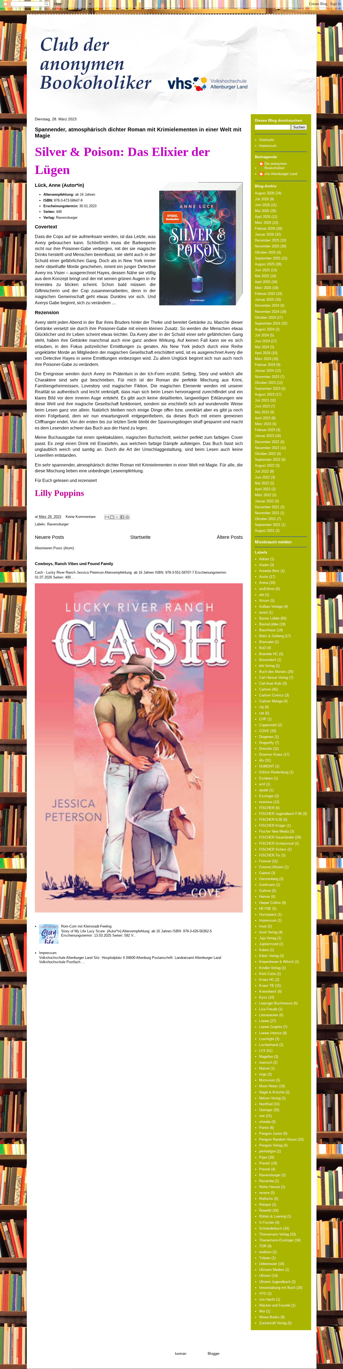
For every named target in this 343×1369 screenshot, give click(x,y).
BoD (262, 648)
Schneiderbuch (270, 1228)
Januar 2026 (264, 234)
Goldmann (267, 885)
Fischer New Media (274, 831)
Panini (264, 1128)
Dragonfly (266, 743)
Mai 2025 (262, 276)
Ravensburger (58, 524)
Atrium (264, 601)
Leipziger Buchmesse (276, 1003)
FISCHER (266, 808)
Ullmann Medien (271, 1270)
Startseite (140, 537)
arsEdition (267, 589)
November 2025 (267, 246)
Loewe (264, 1021)
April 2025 (262, 282)
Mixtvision (267, 1080)
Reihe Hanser (269, 1187)
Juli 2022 (262, 471)
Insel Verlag (268, 932)
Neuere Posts (49, 537)
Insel (263, 926)
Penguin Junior (270, 1133)
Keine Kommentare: (82, 517)
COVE (264, 731)
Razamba (266, 1181)
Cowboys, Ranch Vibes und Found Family (74, 563)
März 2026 (263, 223)
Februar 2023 (265, 430)
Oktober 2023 (265, 383)
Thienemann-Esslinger (276, 1240)
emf (262, 784)
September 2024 (267, 323)
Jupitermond (268, 944)
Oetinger (265, 1110)
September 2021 (267, 525)
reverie (264, 1193)
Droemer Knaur (270, 754)
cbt (261, 713)
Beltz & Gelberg (271, 636)
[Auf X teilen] (117, 517)
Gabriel (264, 873)
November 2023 (267, 377)
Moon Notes (268, 1086)
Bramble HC (268, 654)
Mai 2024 (262, 347)
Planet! (264, 1163)
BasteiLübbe (268, 624)
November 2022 (267, 448)
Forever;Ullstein (271, 867)
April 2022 (262, 489)
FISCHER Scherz (272, 849)
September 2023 (267, 389)
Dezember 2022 (267, 442)
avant (263, 612)
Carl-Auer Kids (270, 683)
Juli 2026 (262, 199)
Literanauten (268, 1015)
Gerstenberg (268, 879)
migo (263, 1074)
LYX (262, 1051)
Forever (265, 861)
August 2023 (264, 394)
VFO (262, 1294)
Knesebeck (268, 991)
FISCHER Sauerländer (276, 837)
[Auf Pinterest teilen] (127, 517)
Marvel (264, 1068)
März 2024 (263, 359)
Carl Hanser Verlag (273, 678)
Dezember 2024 (267, 305)
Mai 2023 (262, 412)
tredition (265, 1252)
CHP (262, 719)
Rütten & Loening (272, 1216)
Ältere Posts (230, 537)
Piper (263, 1157)
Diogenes (266, 737)
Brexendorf (267, 660)
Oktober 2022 (265, 454)
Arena (263, 583)
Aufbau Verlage (271, 606)
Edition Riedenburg (273, 772)
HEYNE (265, 909)
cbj (261, 707)
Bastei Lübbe (269, 618)
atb (261, 595)
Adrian (264, 559)
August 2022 (264, 465)
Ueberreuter (268, 1264)
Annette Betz (269, 571)
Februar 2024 (265, 365)
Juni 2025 (262, 270)
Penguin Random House (278, 1139)
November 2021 (267, 513)
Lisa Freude (268, 1009)
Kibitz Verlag (269, 956)
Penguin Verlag (270, 1145)
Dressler (265, 749)
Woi (262, 1311)
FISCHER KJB (270, 820)
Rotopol (265, 1205)
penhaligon (267, 1151)
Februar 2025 (265, 294)
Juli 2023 (262, 400)
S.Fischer (266, 1222)
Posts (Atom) (63, 548)
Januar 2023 (264, 436)
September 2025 (267, 258)
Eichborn (266, 778)
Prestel (264, 1169)
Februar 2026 (265, 229)
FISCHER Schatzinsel (276, 843)
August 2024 (264, 329)
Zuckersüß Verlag (272, 1323)
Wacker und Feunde (274, 1305)
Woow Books (269, 1317)
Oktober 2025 (265, 252)
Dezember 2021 (267, 507)
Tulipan (264, 1258)
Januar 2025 (264, 300)
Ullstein (265, 1276)
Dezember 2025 (267, 240)
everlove (265, 802)
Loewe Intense (270, 1033)
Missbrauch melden (273, 542)
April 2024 (262, 353)
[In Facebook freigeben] (122, 517)
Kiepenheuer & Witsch (276, 962)
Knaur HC (266, 980)
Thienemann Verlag (274, 1234)
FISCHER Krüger (272, 825)
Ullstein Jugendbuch (274, 1282)
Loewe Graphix (270, 1027)
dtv (261, 760)
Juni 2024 (262, 341)
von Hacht (267, 1299)
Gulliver (265, 891)
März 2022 (263, 495)
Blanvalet (266, 642)
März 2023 (263, 424)
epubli (263, 790)
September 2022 (267, 460)
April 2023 (262, 418)
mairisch (265, 1062)
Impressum (48, 953)
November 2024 (267, 312)
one (262, 1116)
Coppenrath (268, 725)
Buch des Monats (272, 672)
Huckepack (268, 914)
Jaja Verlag (267, 938)
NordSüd (266, 1104)
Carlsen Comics (271, 695)
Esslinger (266, 796)
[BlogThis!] (112, 517)
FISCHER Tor (269, 855)
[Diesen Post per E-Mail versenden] (107, 517)
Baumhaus (267, 630)
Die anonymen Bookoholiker (275, 166)
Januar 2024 (264, 371)
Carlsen (265, 689)
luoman (180, 1354)
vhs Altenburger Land (280, 174)
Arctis (263, 577)
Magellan (266, 1057)
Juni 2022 (262, 477)
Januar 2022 (264, 501)
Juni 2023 (262, 406)
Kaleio (264, 950)
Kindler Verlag (270, 968)
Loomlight (266, 1039)
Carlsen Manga (270, 701)
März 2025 (263, 288)
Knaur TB (266, 986)
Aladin (264, 565)
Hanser (264, 897)
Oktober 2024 (265, 318)
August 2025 (264, 264)
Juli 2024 (262, 335)
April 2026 (262, 217)
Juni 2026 (262, 205)
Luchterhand (268, 1045)
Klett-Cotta (267, 974)
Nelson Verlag (270, 1098)
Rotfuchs (266, 1199)
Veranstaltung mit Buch (277, 1288)
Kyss (263, 997)
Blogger (213, 1354)
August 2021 (264, 531)
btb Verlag (267, 666)
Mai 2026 (262, 211)
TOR (262, 1246)
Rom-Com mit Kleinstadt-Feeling (86, 926)
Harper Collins (270, 903)
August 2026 (264, 193)
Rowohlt (265, 1210)
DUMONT (266, 766)
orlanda (264, 1122)
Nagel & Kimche (271, 1092)
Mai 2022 (262, 483)
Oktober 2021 (265, 519)
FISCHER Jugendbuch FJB (280, 814)
